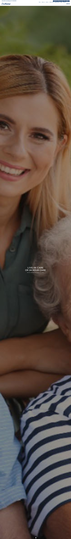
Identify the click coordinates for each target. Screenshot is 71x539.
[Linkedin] (67, 3)
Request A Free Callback (59, 1)
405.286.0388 (14, 0)
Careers (67, 1)
